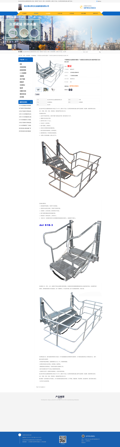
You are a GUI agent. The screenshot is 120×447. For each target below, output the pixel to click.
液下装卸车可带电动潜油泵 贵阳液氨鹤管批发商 (25, 108)
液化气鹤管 (22, 79)
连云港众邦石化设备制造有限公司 (29, 439)
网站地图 (44, 441)
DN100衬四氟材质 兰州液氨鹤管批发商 (25, 119)
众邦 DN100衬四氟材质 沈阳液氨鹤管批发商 (25, 116)
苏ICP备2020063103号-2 (36, 437)
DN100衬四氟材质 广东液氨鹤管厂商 (25, 125)
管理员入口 (39, 441)
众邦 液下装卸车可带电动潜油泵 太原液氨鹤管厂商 (25, 122)
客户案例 (83, 13)
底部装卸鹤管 (23, 70)
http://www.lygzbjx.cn (40, 386)
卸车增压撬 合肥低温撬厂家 (25, 128)
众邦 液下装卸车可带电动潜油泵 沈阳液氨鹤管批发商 (25, 111)
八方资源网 (30, 441)
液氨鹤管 (22, 76)
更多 (31, 102)
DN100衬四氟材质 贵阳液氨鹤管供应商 (25, 105)
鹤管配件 (22, 82)
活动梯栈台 (33, 55)
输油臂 (21, 88)
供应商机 (36, 13)
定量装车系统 (23, 91)
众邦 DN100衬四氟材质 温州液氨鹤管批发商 (25, 114)
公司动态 (72, 13)
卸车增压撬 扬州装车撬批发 (25, 131)
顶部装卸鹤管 (23, 67)
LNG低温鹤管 (23, 73)
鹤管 (21, 64)
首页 (24, 55)
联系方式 (95, 13)
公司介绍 (60, 13)
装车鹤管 (22, 97)
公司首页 (24, 13)
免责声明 (35, 441)
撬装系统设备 (23, 94)
